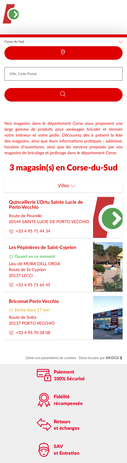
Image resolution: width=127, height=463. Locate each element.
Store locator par (99, 358)
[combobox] (63, 74)
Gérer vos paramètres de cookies (51, 358)
